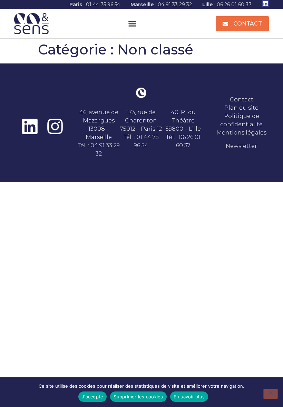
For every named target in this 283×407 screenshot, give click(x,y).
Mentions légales (241, 132)
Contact (241, 99)
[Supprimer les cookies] (270, 394)
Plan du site (241, 108)
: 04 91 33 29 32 (161, 4)
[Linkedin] (265, 3)
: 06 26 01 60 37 (227, 4)
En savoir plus (189, 396)
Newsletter (241, 146)
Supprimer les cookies (138, 396)
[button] (132, 23)
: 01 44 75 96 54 (94, 4)
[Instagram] (55, 126)
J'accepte (92, 396)
